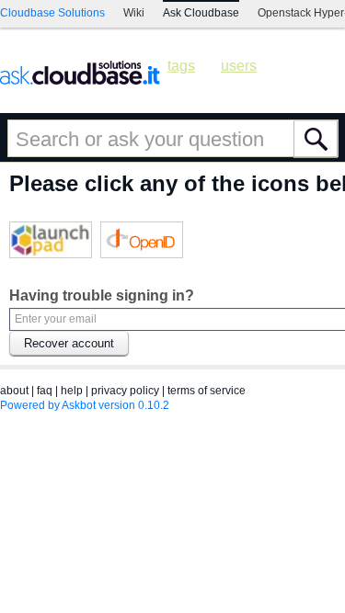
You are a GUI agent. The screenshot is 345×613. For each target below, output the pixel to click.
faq (44, 390)
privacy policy (125, 390)
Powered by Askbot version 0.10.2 (84, 405)
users (239, 66)
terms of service (206, 390)
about (14, 390)
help (72, 390)
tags (181, 66)
